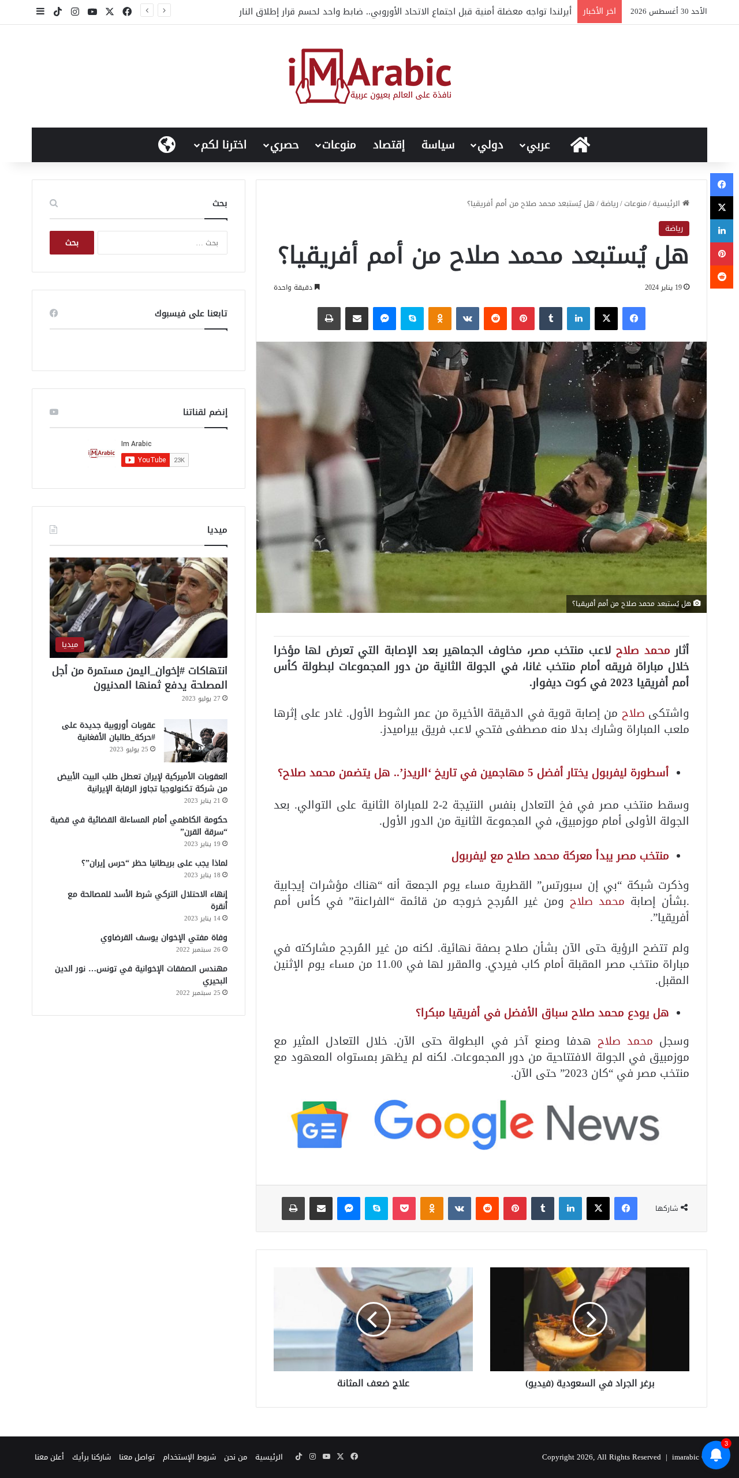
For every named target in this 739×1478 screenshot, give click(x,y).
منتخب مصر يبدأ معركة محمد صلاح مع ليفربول (560, 855)
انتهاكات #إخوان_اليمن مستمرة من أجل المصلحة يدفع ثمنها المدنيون (139, 678)
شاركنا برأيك (91, 1457)
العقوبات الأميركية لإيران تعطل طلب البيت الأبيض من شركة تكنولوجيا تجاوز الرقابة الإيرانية (142, 782)
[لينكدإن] (578, 318)
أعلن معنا (49, 1457)
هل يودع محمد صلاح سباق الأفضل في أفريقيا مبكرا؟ (542, 1012)
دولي (490, 144)
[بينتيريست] (523, 318)
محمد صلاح (643, 650)
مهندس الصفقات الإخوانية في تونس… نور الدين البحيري (141, 975)
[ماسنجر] (384, 318)
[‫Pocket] (404, 1208)
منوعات (339, 144)
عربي (538, 144)
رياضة (609, 203)
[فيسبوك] (633, 318)
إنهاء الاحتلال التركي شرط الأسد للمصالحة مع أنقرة (147, 900)
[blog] (369, 76)
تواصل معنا (137, 1457)
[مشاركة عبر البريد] (356, 318)
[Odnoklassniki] (439, 318)
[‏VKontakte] (467, 318)
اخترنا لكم (224, 144)
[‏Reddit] (495, 318)
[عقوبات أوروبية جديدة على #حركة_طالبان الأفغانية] (195, 740)
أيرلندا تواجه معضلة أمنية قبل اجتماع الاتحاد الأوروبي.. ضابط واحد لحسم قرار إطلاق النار (405, 11)
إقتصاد (389, 144)
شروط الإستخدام (189, 1457)
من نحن (235, 1457)
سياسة (438, 144)
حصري (284, 144)
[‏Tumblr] (550, 318)
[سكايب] (412, 318)
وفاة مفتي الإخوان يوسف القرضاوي (163, 937)
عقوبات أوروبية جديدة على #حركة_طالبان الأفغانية (108, 731)
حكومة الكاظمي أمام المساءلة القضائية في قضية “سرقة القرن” (138, 826)
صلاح (633, 713)
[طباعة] (329, 318)
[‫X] (606, 318)
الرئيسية (667, 203)
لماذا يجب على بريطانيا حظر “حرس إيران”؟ (154, 863)
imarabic (685, 1457)
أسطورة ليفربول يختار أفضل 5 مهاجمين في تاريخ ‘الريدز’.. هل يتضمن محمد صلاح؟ (473, 772)
